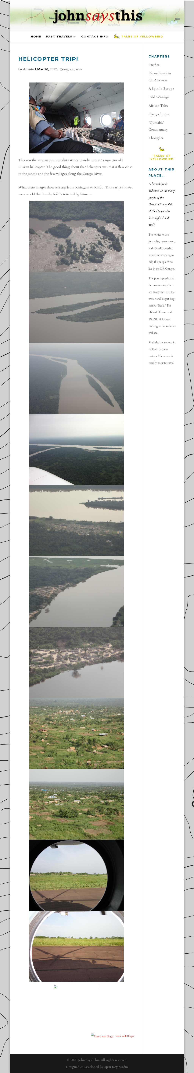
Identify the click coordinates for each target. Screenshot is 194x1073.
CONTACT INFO (95, 36)
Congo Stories (71, 69)
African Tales (158, 105)
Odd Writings (159, 97)
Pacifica (154, 64)
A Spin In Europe (161, 88)
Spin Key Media (116, 1067)
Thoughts (156, 138)
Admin (28, 69)
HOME (36, 36)
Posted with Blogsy (124, 1036)
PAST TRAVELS (59, 36)
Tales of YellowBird (142, 36)
